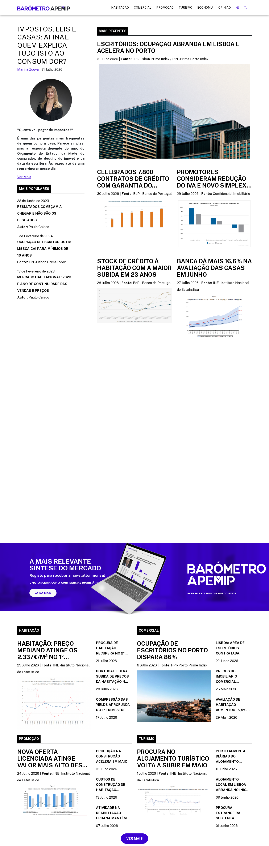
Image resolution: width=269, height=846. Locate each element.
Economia (205, 7)
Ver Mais (24, 177)
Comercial (142, 7)
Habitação (120, 7)
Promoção (165, 7)
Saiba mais (42, 593)
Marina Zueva (28, 70)
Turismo (185, 7)
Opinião (224, 7)
